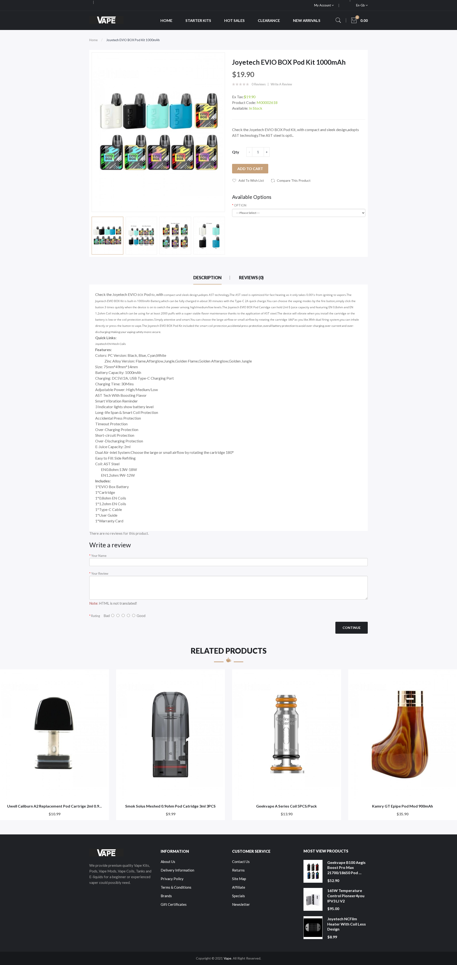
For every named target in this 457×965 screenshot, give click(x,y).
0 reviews (259, 84)
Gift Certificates (174, 904)
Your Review (99, 573)
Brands (166, 896)
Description (207, 277)
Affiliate (238, 887)
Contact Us (241, 861)
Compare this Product (294, 180)
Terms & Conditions (176, 887)
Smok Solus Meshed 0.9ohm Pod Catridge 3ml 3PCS (170, 806)
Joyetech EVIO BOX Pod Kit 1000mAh (133, 40)
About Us (168, 861)
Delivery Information (177, 870)
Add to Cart (250, 168)
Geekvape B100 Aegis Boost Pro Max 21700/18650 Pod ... (346, 867)
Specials (238, 896)
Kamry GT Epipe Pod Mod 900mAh (402, 806)
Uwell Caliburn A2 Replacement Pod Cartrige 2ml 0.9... (54, 806)
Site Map (239, 879)
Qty (235, 152)
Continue (352, 628)
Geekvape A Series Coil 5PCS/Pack (286, 806)
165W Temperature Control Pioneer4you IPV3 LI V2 (345, 895)
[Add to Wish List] (102, 676)
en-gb (361, 5)
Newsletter (241, 904)
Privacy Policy (172, 879)
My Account (323, 5)
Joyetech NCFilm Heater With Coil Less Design (346, 923)
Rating (95, 616)
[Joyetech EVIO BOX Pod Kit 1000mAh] (107, 236)
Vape (227, 958)
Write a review (281, 84)
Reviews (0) (251, 277)
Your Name (98, 556)
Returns (238, 870)
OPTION (240, 205)
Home (93, 40)
